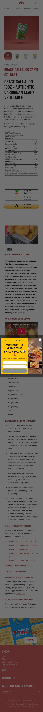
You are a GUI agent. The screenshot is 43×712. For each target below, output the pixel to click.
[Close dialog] (40, 340)
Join (14, 371)
